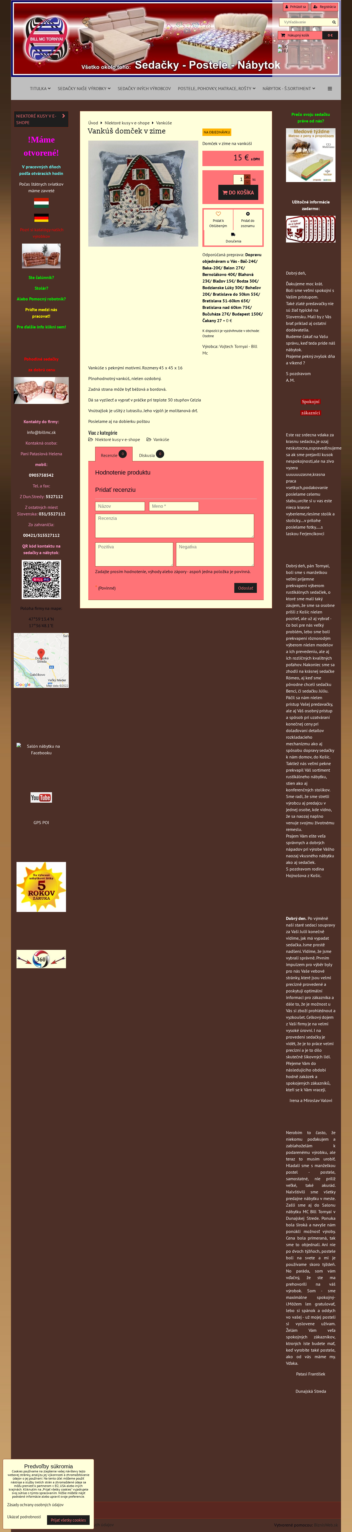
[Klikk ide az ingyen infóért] (311, 241)
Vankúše (161, 439)
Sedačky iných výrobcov (144, 88)
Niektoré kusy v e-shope (117, 439)
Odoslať (245, 588)
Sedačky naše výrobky (82, 88)
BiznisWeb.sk (326, 1525)
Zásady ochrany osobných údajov (35, 1504)
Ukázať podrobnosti (24, 1517)
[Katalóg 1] (41, 266)
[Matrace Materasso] (311, 180)
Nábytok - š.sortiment (287, 88)
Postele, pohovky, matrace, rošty (214, 88)
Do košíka (240, 192)
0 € (330, 35)
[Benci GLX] (41, 402)
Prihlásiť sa (297, 6)
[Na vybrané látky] (41, 910)
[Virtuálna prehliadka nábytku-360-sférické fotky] (41, 966)
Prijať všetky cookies (68, 1520)
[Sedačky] (41, 735)
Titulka (38, 88)
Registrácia (327, 6)
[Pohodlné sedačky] (176, 75)
